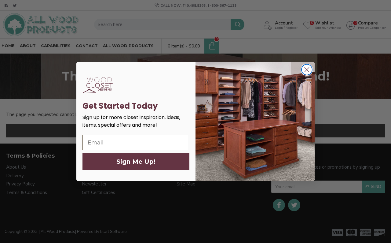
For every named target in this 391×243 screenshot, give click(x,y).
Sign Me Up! (135, 161)
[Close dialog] (306, 69)
